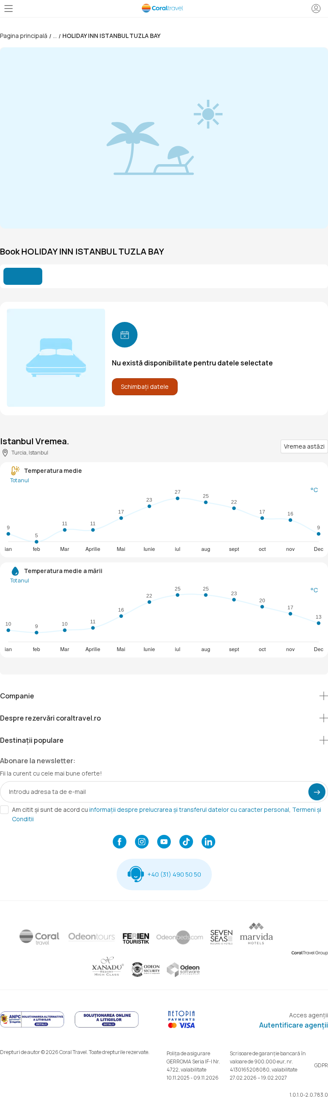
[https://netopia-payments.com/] (181, 1026)
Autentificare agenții (293, 1025)
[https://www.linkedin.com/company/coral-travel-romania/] (208, 842)
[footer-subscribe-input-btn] (316, 791)
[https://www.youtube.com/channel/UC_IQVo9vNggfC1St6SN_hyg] (164, 842)
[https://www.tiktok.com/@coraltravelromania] (186, 842)
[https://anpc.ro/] (32, 1026)
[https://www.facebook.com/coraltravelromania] (119, 842)
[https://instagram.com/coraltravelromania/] (142, 842)
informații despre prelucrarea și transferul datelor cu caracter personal (189, 809)
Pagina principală (23, 36)
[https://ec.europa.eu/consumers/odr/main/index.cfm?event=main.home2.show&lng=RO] (107, 1026)
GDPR (321, 1065)
